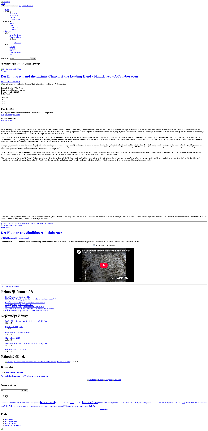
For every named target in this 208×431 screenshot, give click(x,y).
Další (11, 54)
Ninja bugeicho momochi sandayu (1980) (42, 299)
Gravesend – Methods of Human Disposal (40, 309)
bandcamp (16, 115)
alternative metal (6, 403)
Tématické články (16, 37)
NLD (2, 406)
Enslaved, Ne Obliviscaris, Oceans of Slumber (54, 362)
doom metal (102, 402)
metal (200, 403)
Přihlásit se (9, 419)
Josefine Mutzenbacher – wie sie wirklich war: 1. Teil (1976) (26, 321)
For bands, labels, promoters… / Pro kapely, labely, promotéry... (24, 376)
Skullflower (49, 223)
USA (92, 405)
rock (42, 406)
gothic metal (142, 403)
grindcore (148, 403)
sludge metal (53, 406)
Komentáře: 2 (15, 82)
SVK (61, 406)
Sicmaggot (46, 406)
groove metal (155, 402)
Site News (13, 17)
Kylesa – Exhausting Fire (14, 327)
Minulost (13, 29)
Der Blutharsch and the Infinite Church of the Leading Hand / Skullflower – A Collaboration (69, 76)
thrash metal (84, 406)
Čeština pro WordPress (13, 425)
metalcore (204, 403)
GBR (35, 223)
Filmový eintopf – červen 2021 (22, 305)
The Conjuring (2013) (12, 338)
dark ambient (78, 402)
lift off (7, 297)
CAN (64, 403)
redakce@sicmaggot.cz (14, 372)
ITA (183, 402)
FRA (131, 402)
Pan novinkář (12, 238)
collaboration (14, 223)
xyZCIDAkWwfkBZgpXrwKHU (17, 311)
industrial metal (177, 403)
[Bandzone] (116, 380)
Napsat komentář (23, 238)
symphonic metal (73, 406)
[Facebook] (91, 380)
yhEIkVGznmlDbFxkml (13, 307)
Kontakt (12, 47)
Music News (14, 14)
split (59, 406)
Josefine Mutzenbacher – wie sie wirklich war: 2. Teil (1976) (26, 344)
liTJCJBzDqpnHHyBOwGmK (16, 299)
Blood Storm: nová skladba (38, 311)
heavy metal (169, 403)
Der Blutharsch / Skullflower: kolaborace (31, 233)
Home (7, 10)
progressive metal (34, 406)
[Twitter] (99, 380)
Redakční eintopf (15, 35)
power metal (23, 406)
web (2, 115)
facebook (8, 115)
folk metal (126, 403)
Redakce (12, 49)
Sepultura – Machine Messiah (22, 301)
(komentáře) (11, 423)
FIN (120, 403)
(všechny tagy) (104, 409)
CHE (68, 402)
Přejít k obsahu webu (26, 6)
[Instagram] (107, 380)
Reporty (8, 31)
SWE (65, 406)
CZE (72, 402)
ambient (3, 223)
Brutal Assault (58, 402)
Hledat (3, 4)
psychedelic (41, 223)
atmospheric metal (22, 403)
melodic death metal (192, 403)
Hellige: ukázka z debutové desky (33, 303)
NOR (6, 406)
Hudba (12, 23)
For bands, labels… (16, 52)
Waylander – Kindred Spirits (20, 297)
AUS (29, 402)
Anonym (8, 301)
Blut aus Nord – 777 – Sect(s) (15, 349)
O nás (12, 51)
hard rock (161, 403)
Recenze (4, 71)
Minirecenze (14, 27)
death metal (87, 402)
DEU (95, 402)
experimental (115, 403)
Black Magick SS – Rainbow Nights (17, 332)
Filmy (12, 25)
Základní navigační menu (10, 6)
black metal (47, 402)
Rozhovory (18, 41)
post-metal (16, 406)
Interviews (17, 43)
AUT (8, 223)
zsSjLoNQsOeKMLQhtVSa (15, 309)
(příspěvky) (11, 421)
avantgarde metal (35, 403)
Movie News (14, 15)
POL (10, 406)
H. (9, 82)
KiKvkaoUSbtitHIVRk (13, 303)
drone (31, 223)
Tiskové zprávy (15, 19)
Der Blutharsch (24, 223)
